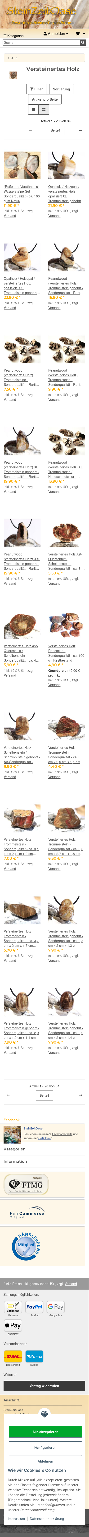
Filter (38, 89)
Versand (10, 215)
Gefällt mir (44, 1138)
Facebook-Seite (62, 1134)
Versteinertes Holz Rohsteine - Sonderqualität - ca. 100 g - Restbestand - (66, 653)
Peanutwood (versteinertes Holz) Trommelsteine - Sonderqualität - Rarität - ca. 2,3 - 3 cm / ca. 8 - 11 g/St (21, 377)
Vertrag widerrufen (44, 1385)
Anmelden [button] (56, 33)
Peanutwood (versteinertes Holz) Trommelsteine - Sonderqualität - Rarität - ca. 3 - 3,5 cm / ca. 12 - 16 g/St (65, 377)
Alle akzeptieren (45, 1432)
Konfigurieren (45, 1447)
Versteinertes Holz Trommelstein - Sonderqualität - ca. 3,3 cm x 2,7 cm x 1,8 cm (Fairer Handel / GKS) (65, 846)
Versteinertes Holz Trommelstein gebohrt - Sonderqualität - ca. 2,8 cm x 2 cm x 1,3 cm (65, 938)
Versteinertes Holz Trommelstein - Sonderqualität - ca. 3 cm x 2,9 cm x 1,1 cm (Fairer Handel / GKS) (64, 754)
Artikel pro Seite (45, 99)
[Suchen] (83, 42)
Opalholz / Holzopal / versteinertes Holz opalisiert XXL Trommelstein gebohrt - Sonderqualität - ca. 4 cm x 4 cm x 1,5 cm (21, 285)
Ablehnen (45, 1461)
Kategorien (15, 35)
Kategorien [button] (15, 1149)
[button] (80, 34)
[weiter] (80, 130)
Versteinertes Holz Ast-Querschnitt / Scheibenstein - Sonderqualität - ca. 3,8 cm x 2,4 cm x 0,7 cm (65, 561)
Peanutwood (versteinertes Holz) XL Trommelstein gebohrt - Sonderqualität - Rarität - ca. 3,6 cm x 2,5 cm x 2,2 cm (21, 469)
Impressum (16, 1519)
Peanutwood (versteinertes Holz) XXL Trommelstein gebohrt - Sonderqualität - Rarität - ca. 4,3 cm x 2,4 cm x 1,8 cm (22, 561)
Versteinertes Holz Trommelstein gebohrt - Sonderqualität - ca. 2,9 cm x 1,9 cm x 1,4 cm (21, 1030)
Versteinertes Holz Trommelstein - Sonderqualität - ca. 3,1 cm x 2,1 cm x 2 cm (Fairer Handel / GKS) (21, 846)
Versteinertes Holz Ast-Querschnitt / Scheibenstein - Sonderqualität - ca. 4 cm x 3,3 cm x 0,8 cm (21, 653)
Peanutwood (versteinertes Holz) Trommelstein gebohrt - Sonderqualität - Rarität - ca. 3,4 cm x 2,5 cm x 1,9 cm (65, 285)
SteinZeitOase (33, 1128)
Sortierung (61, 89)
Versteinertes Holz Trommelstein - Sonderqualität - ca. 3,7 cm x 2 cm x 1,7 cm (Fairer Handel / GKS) (21, 938)
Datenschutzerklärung (47, 1519)
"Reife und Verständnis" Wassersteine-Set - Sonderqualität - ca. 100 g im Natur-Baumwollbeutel (22, 193)
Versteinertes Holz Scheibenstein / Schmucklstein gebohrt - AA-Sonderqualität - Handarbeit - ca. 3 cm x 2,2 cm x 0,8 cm (22, 754)
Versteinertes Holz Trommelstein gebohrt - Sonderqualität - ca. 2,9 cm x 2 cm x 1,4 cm (65, 1030)
